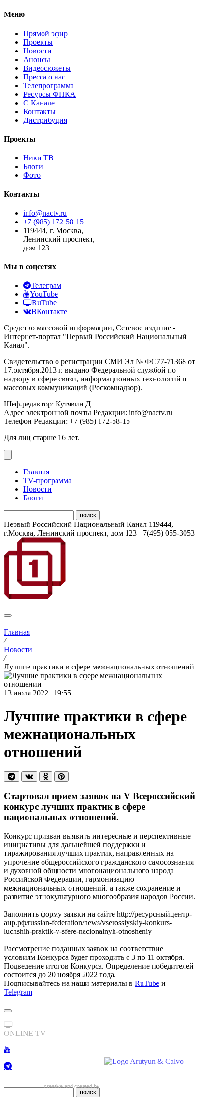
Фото (32, 175)
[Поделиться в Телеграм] (11, 776)
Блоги (33, 166)
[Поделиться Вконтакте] (29, 776)
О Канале (39, 103)
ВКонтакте (49, 311)
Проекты (38, 42)
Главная (36, 472)
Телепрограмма (48, 85)
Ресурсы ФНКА (49, 94)
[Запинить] (61, 776)
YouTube (44, 294)
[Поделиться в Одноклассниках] (45, 776)
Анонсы (36, 59)
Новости (37, 51)
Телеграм (46, 285)
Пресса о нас (44, 77)
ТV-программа (47, 480)
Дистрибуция (45, 120)
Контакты (39, 111)
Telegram (18, 992)
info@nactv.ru (45, 213)
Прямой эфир (45, 33)
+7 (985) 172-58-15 (53, 222)
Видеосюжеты (47, 68)
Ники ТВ (38, 158)
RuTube (44, 303)
